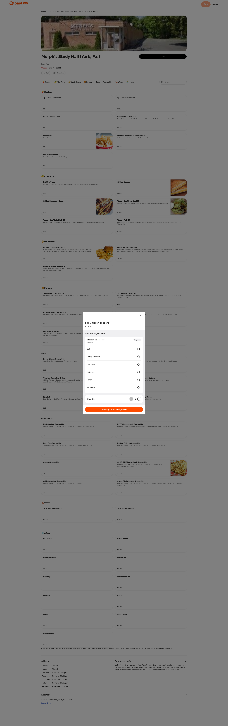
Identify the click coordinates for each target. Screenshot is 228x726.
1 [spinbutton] (135, 399)
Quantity (91, 399)
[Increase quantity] (139, 399)
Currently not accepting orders (114, 409)
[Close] (140, 315)
